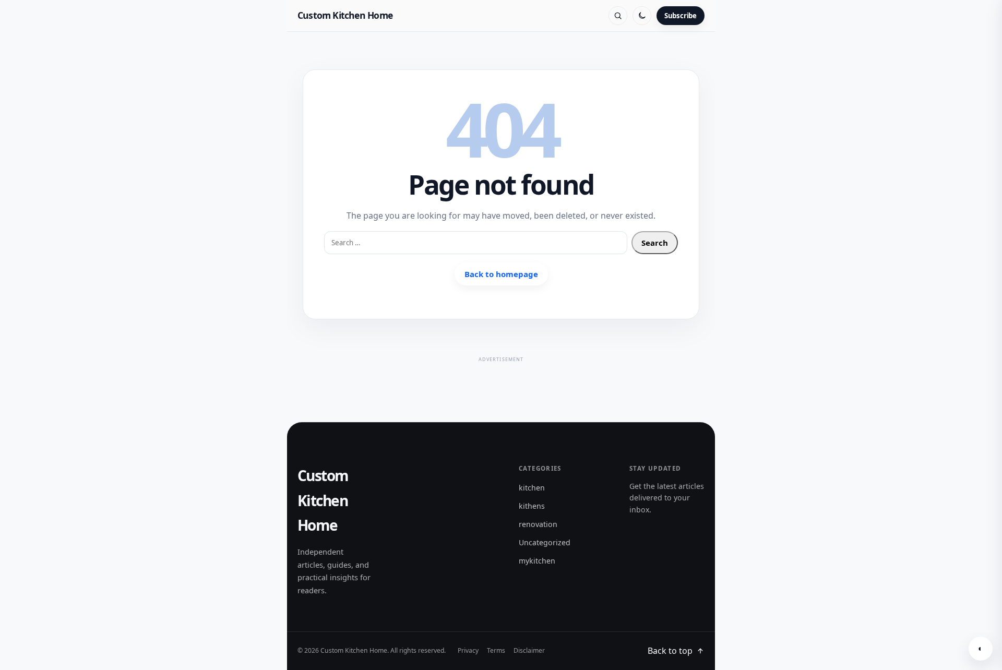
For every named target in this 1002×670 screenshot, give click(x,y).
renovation (538, 524)
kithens (532, 506)
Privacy (468, 650)
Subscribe (680, 15)
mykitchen (537, 561)
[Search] (618, 15)
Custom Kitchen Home (344, 15)
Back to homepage (501, 274)
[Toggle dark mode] (642, 15)
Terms (496, 650)
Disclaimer (529, 650)
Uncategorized (544, 542)
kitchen (532, 488)
